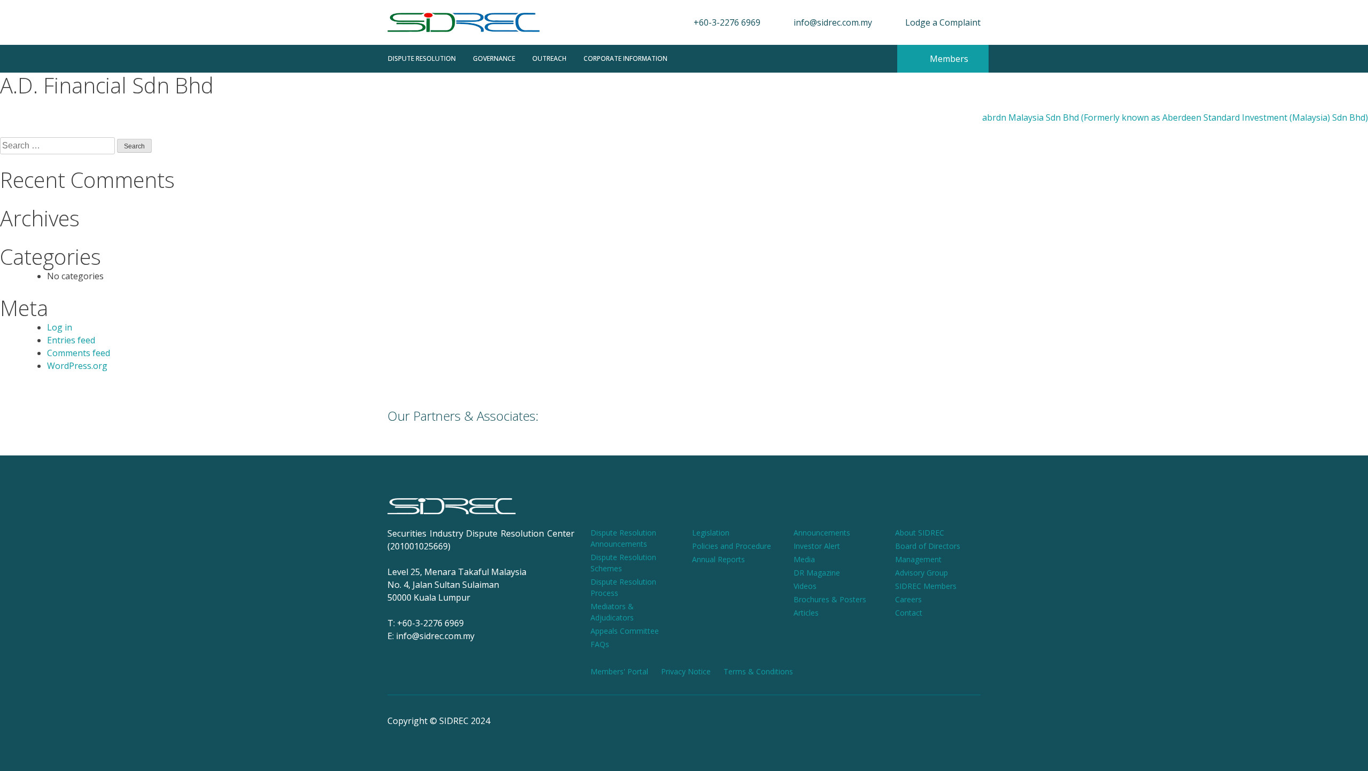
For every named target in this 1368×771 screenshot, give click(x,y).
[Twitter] (922, 721)
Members (948, 59)
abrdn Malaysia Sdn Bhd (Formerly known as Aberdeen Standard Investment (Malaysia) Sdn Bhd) (1175, 117)
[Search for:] (58, 145)
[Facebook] (794, 721)
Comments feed (78, 353)
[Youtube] (879, 721)
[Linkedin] (965, 721)
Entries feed (71, 340)
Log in (59, 327)
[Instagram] (836, 721)
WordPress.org (77, 366)
